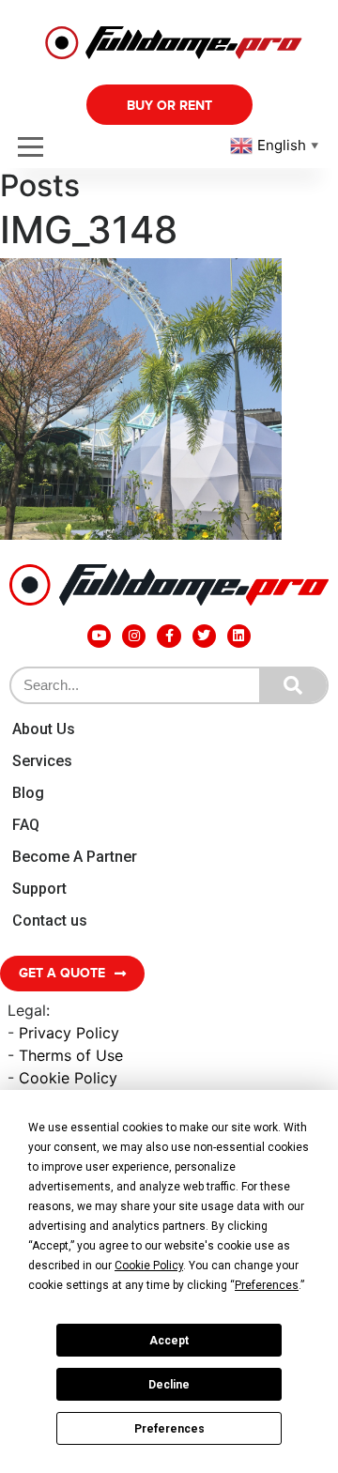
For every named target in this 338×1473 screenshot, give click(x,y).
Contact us (49, 920)
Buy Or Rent (169, 106)
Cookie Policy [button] (149, 1265)
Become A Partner (74, 857)
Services (42, 761)
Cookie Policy (68, 1077)
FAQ (25, 825)
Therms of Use (71, 1055)
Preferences (169, 1428)
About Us (43, 729)
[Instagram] (134, 636)
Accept (169, 1340)
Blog (28, 793)
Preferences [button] (267, 1285)
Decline (169, 1384)
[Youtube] (99, 636)
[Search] (293, 685)
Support (39, 889)
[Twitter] (204, 636)
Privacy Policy (69, 1032)
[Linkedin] (239, 636)
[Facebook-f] (168, 636)
